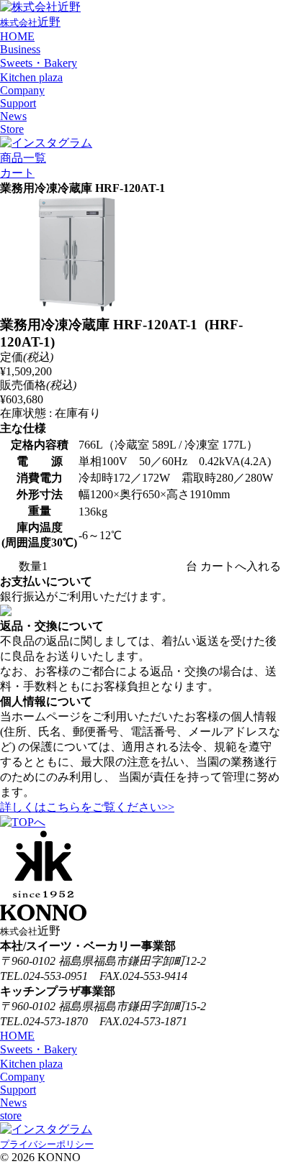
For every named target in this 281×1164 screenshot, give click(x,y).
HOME (17, 36)
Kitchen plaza (31, 77)
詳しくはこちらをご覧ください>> (87, 807)
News (13, 116)
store (11, 1115)
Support (18, 103)
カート (17, 173)
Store (12, 129)
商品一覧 (23, 158)
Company (22, 90)
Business (20, 49)
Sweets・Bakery (38, 63)
